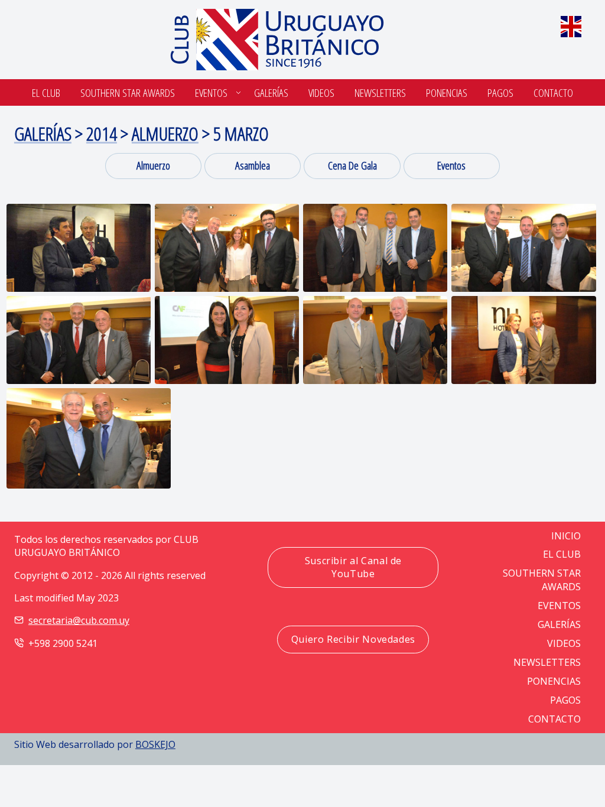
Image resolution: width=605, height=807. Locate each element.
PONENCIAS (554, 681)
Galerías (271, 92)
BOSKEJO (155, 744)
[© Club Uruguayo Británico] (78, 248)
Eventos (211, 92)
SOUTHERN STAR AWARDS (127, 92)
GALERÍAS (559, 624)
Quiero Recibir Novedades (353, 639)
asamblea (252, 165)
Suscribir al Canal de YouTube (353, 567)
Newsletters (380, 92)
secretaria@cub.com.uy (78, 620)
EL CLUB (562, 554)
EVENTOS (559, 605)
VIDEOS (564, 643)
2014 (101, 133)
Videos (321, 92)
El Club (46, 92)
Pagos (500, 92)
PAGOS (565, 700)
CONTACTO (554, 718)
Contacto (553, 92)
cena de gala (352, 165)
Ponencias (446, 92)
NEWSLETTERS (547, 662)
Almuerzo (165, 133)
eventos (451, 165)
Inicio (566, 535)
